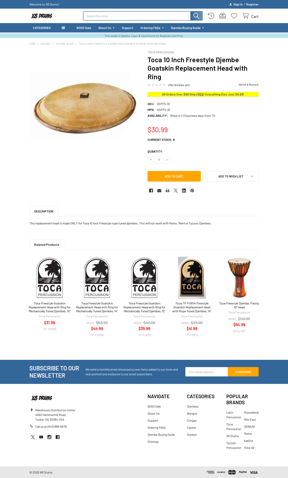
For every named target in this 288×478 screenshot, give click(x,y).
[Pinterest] (192, 190)
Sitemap (153, 441)
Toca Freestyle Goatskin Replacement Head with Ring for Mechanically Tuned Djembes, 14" (97, 307)
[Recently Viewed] (211, 16)
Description (43, 211)
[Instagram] (49, 437)
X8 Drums (232, 436)
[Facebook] (151, 190)
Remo (248, 433)
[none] (84, 105)
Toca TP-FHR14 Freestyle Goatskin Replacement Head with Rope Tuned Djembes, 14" (191, 307)
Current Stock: (161, 139)
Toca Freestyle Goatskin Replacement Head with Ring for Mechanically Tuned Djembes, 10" (50, 307)
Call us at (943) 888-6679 (51, 426)
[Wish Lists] (235, 16)
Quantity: (155, 151)
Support (127, 28)
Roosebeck (251, 412)
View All (249, 447)
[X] (175, 190)
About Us (104, 28)
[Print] (167, 190)
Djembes (192, 406)
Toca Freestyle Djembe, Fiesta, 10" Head (239, 305)
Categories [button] (42, 28)
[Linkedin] (183, 190)
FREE (200, 94)
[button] (231, 176)
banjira (248, 440)
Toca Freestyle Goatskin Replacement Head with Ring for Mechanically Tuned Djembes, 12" (144, 307)
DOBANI (249, 426)
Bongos (192, 413)
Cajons (191, 427)
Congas (192, 420)
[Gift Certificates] (223, 16)
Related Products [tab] (46, 244)
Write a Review (249, 84)
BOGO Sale (84, 28)
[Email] (159, 190)
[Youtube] (41, 437)
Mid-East (250, 419)
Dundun (192, 434)
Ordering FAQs (150, 28)
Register (252, 4)
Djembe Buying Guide (186, 28)
